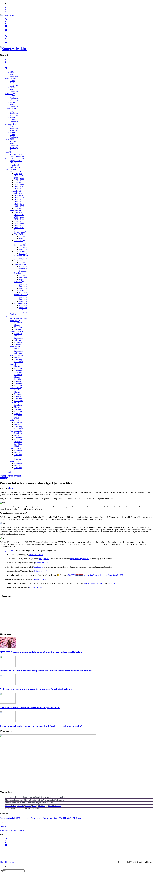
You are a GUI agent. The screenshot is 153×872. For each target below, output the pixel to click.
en (6, 11)
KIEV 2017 (16, 476)
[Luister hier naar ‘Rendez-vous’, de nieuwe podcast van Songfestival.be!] (48, 787)
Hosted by (7, 818)
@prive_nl (111, 583)
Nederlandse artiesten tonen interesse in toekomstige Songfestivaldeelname (36, 689)
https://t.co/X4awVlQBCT (94, 583)
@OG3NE (9, 551)
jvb (11, 488)
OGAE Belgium (74, 818)
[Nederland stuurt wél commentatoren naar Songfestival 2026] (8, 703)
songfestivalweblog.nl (35, 818)
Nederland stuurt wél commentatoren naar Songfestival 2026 (30, 707)
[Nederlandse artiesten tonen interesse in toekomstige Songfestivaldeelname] (8, 684)
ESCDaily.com (21, 818)
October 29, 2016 (36, 555)
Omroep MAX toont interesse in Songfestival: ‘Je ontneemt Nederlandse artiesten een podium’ (46, 670)
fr (5, 9)
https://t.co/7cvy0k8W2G (79, 559)
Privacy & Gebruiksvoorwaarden (12, 830)
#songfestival (44, 559)
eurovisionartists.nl (51, 818)
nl (5, 7)
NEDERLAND (6, 476)
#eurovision (88, 575)
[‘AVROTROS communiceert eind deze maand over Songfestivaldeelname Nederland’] (8, 648)
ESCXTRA (63, 818)
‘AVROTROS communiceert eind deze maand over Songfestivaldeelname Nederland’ (41, 652)
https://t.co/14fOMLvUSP (113, 575)
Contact (3, 826)
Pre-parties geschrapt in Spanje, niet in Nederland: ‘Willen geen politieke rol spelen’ (41, 726)
